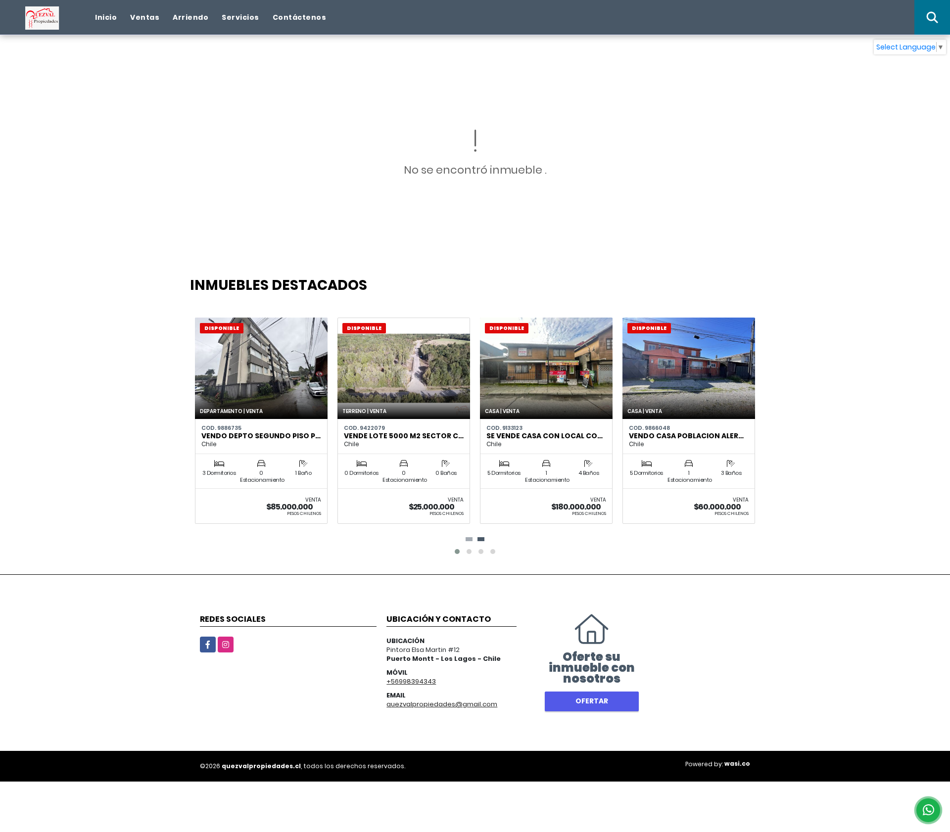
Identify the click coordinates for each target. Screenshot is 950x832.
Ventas (144, 17)
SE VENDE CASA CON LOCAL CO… (544, 436)
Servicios (240, 17)
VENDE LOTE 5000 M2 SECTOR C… (404, 436)
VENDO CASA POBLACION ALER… (686, 436)
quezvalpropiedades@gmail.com (441, 704)
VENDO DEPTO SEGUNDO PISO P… (261, 436)
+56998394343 (411, 681)
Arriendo (190, 17)
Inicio (106, 17)
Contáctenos (300, 17)
